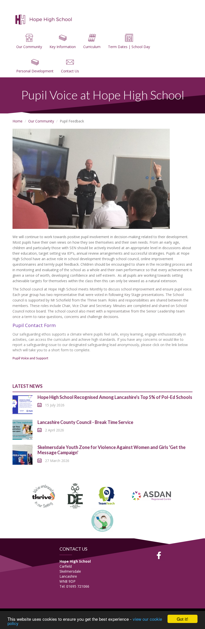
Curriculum (91, 46)
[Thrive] (43, 495)
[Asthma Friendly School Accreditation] (103, 520)
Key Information (63, 46)
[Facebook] (159, 555)
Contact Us (70, 71)
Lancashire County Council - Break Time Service (85, 422)
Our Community (29, 46)
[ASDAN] (152, 495)
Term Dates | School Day (129, 46)
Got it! (182, 619)
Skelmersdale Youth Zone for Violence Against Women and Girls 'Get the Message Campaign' (112, 449)
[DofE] (75, 495)
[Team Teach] (106, 495)
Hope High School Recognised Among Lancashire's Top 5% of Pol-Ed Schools (115, 397)
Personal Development (35, 71)
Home (17, 121)
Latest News (27, 386)
